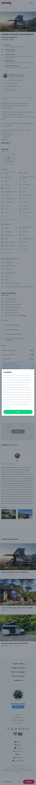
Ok (18, 412)
